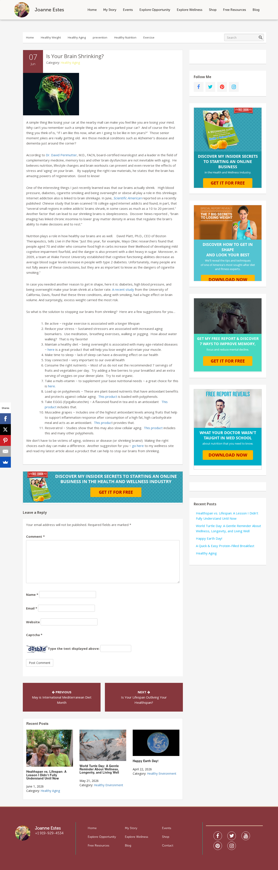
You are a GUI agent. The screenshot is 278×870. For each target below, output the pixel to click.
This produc (102, 422)
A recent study (123, 289)
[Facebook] (5, 418)
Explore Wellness (189, 10)
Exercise (148, 37)
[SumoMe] (5, 462)
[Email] (5, 451)
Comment (35, 536)
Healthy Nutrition (125, 37)
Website (33, 622)
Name (32, 594)
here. (52, 386)
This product (107, 396)
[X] (5, 429)
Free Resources (234, 10)
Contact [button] (167, 845)
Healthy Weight (51, 37)
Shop (213, 10)
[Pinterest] (5, 440)
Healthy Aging (77, 37)
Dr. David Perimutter (61, 155)
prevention (100, 37)
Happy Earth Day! (209, 538)
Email (31, 608)
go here (138, 445)
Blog (256, 10)
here (51, 349)
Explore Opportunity (154, 10)
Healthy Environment (108, 785)
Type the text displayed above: (73, 648)
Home (92, 10)
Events (128, 10)
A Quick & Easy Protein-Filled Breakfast (225, 546)
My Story (109, 10)
